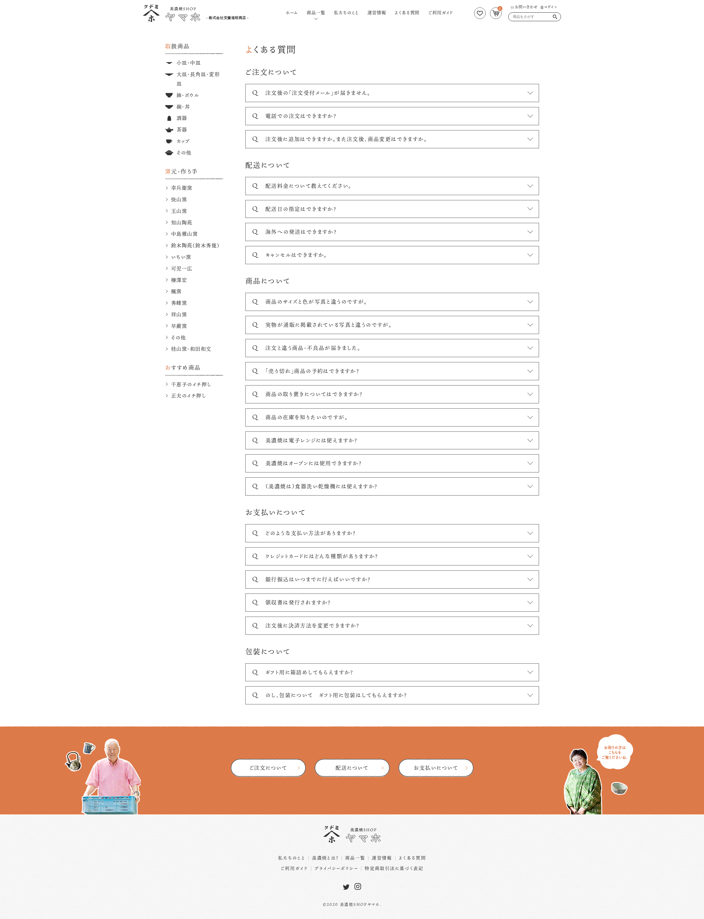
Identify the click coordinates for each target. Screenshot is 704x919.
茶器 (182, 129)
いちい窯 (181, 257)
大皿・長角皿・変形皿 (198, 79)
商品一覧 (316, 12)
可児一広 (182, 268)
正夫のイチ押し (188, 395)
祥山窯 (179, 314)
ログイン (550, 7)
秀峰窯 (179, 303)
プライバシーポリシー (336, 868)
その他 (184, 152)
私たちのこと (346, 12)
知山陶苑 (182, 222)
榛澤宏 (179, 280)
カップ (183, 141)
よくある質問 (407, 12)
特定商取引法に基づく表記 (394, 868)
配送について (352, 768)
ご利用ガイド (440, 12)
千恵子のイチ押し (191, 384)
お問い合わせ (526, 7)
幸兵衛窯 (182, 188)
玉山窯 (179, 211)
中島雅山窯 (184, 233)
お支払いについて (436, 768)
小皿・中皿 (189, 62)
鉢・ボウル (188, 95)
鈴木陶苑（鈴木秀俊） (195, 245)
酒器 (182, 118)
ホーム (292, 12)
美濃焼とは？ (325, 858)
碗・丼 (183, 106)
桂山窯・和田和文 (191, 348)
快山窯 (179, 199)
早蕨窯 (179, 326)
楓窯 (176, 291)
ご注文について (268, 768)
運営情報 (376, 12)
